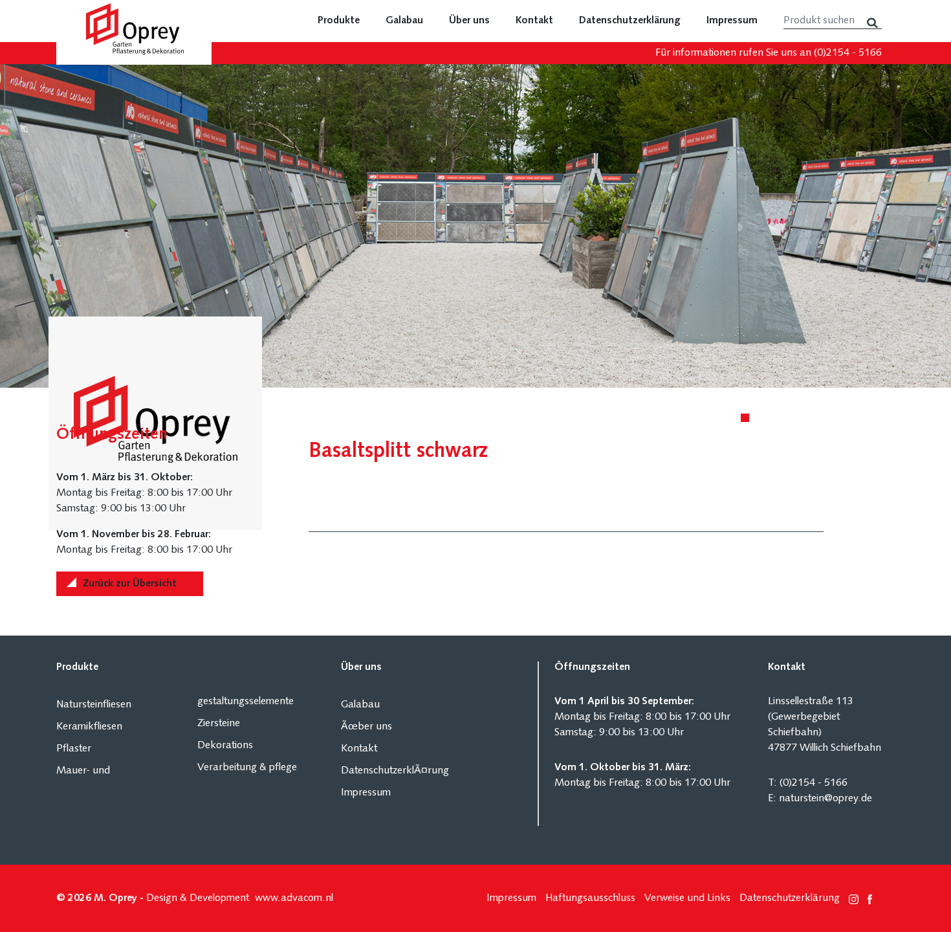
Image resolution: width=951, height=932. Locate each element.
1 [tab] (747, 420)
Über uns (469, 21)
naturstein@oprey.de (825, 798)
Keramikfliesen (89, 727)
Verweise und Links (687, 898)
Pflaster (73, 749)
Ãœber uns (366, 727)
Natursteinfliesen (93, 705)
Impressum (732, 21)
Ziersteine (218, 723)
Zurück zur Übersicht (130, 584)
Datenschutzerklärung (630, 21)
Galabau (404, 21)
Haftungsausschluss (590, 898)
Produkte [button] (339, 21)
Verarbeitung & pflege (247, 767)
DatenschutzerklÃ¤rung (395, 771)
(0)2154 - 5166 (848, 53)
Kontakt (534, 21)
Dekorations (225, 745)
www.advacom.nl (294, 898)
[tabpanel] (475, 226)
